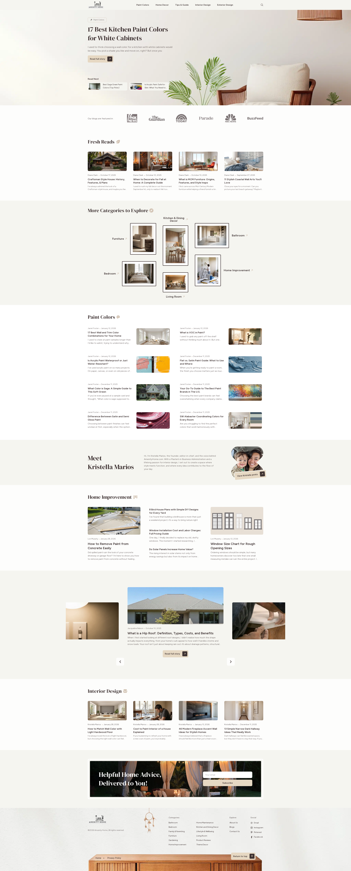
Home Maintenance (204, 822)
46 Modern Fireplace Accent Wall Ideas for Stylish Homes (198, 730)
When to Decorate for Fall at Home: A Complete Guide (149, 181)
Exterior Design (225, 5)
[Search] (262, 5)
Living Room (201, 836)
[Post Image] (107, 161)
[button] (120, 662)
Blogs (232, 827)
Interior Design (203, 5)
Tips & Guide (182, 5)
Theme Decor (202, 844)
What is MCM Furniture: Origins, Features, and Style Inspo (197, 181)
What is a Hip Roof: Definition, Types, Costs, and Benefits (170, 633)
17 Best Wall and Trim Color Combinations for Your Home (104, 334)
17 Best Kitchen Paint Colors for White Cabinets (128, 34)
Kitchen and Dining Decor (207, 827)
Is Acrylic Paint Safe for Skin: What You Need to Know (155, 87)
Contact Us (235, 831)
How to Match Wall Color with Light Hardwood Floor (105, 730)
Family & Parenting (177, 831)
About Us (234, 822)
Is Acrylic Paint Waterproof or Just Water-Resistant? (108, 362)
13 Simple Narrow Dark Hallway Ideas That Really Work (242, 730)
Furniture (172, 836)
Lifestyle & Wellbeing (205, 831)
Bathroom (173, 822)
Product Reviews (203, 840)
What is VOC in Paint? (192, 332)
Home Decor (162, 5)
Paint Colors (142, 5)
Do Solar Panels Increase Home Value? (171, 549)
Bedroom (173, 827)
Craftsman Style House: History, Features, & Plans (106, 181)
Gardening (173, 840)
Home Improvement (177, 844)
